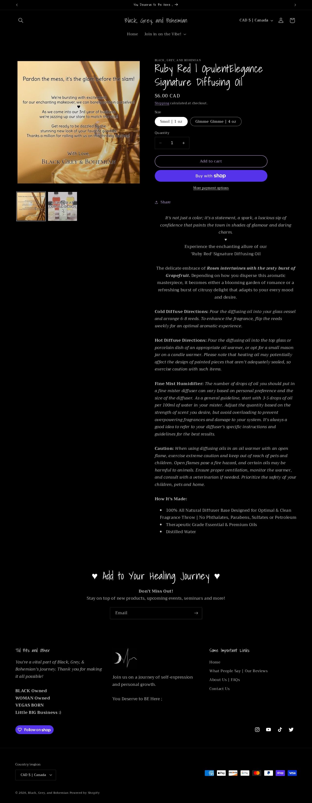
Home (215, 662)
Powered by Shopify (85, 792)
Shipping (162, 103)
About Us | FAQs (224, 680)
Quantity (162, 133)
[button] (21, 20)
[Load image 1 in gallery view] (31, 206)
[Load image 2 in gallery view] (62, 206)
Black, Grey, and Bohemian (48, 792)
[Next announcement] (295, 5)
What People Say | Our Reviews (238, 671)
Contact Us (219, 689)
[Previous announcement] (16, 5)
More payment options (211, 188)
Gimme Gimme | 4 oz (215, 121)
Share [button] (166, 202)
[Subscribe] (196, 613)
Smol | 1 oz (171, 121)
